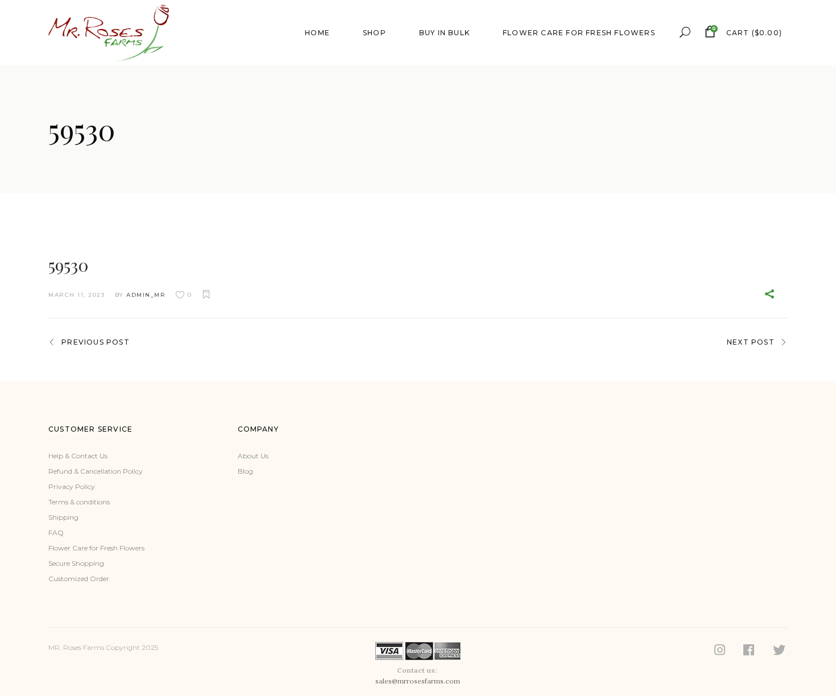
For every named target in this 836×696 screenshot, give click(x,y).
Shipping (63, 517)
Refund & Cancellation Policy (95, 471)
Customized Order (78, 578)
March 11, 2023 (76, 295)
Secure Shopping (76, 563)
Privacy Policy (71, 486)
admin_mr (145, 295)
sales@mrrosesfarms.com (417, 681)
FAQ (56, 532)
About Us (253, 455)
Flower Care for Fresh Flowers (96, 548)
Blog (245, 471)
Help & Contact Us (77, 455)
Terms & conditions (79, 502)
